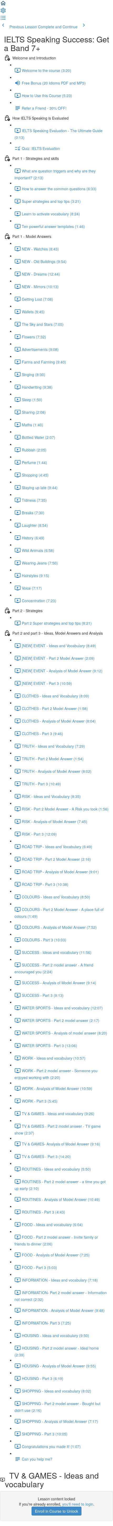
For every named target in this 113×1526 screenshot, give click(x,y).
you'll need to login (77, 1504)
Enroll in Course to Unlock (56, 1511)
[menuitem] (3, 12)
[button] (3, 4)
